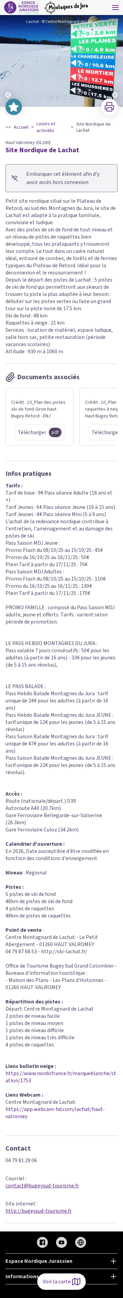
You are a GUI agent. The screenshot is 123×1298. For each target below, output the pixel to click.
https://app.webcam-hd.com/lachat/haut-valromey (55, 1113)
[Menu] (115, 7)
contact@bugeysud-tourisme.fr (42, 1185)
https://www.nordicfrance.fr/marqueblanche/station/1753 (60, 1077)
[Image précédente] (8, 61)
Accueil (21, 127)
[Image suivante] (115, 61)
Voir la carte (57, 1281)
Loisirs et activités (46, 127)
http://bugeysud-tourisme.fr (38, 1211)
